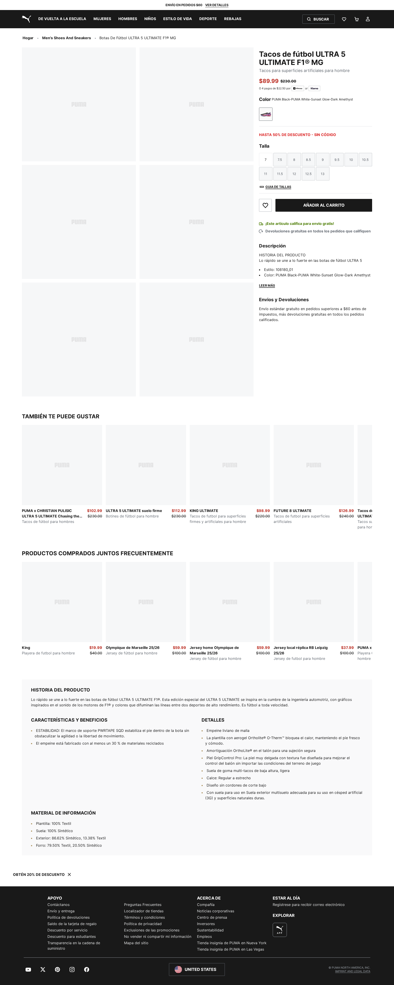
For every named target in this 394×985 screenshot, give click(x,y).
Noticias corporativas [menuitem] (215, 911)
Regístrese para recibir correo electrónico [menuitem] (309, 904)
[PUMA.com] (25, 19)
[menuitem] (62, 19)
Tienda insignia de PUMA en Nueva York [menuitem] (232, 943)
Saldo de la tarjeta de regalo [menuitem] (72, 923)
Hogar (28, 38)
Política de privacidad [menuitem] (143, 923)
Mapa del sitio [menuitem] (136, 943)
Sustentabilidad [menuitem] (210, 930)
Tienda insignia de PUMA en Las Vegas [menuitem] (230, 949)
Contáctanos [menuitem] (58, 904)
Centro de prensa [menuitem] (212, 917)
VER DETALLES (216, 5)
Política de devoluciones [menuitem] (68, 917)
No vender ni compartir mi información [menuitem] (157, 936)
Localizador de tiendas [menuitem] (143, 911)
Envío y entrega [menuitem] (61, 911)
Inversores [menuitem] (206, 923)
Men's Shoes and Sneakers (66, 38)
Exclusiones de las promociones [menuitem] (151, 930)
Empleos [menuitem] (204, 936)
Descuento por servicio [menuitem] (67, 930)
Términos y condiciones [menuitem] (144, 917)
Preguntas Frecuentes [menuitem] (142, 904)
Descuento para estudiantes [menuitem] (71, 936)
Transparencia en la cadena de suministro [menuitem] (73, 946)
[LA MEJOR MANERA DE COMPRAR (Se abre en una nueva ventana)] (280, 930)
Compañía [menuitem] (206, 904)
